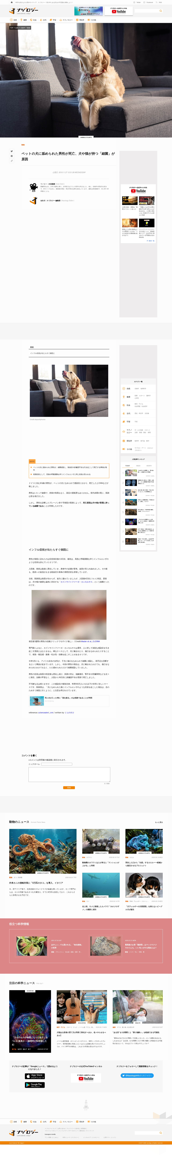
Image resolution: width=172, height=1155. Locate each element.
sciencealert (43, 712)
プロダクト (138, 450)
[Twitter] (11, 151)
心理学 (137, 398)
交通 (136, 432)
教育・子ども (139, 404)
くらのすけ (69, 712)
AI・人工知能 (139, 430)
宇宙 (136, 421)
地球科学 (143, 388)
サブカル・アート (140, 448)
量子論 (143, 441)
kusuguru (48, 1134)
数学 (147, 441)
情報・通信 (142, 432)
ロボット (147, 430)
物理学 (137, 441)
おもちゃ (150, 448)
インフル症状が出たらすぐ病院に (42, 353)
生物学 (137, 388)
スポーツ (142, 395)
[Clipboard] (11, 160)
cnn (51, 712)
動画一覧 (151, 241)
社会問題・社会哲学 (141, 406)
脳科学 (148, 395)
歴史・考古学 (139, 413)
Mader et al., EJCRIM (90, 641)
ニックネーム (34, 764)
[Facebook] (11, 156)
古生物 (147, 413)
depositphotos (40, 419)
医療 (136, 395)
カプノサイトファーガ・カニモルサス (76, 582)
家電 (149, 432)
